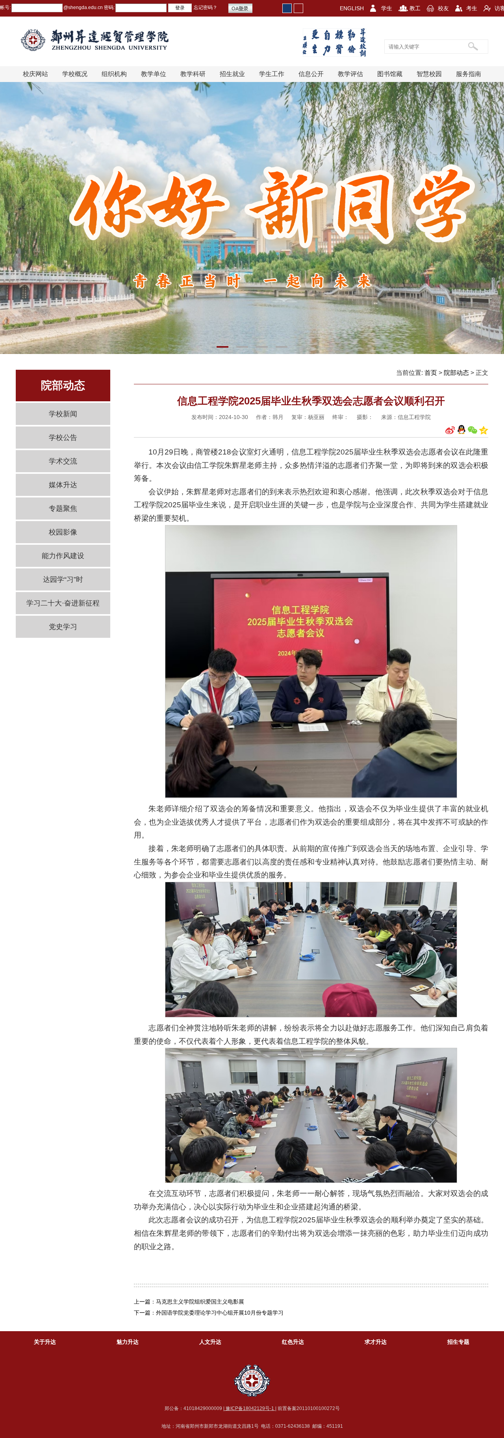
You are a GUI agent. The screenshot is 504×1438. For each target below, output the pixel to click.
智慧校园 (429, 74)
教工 (415, 8)
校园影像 (63, 532)
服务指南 (468, 74)
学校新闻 (63, 414)
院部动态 (456, 372)
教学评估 (350, 74)
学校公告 (63, 437)
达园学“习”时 (63, 579)
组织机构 (114, 74)
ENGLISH (352, 8)
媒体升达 (63, 485)
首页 (430, 372)
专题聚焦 (63, 508)
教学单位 (153, 74)
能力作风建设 (63, 556)
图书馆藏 (389, 74)
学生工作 (271, 74)
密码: (109, 7)
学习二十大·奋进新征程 (63, 603)
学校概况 (74, 74)
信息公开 (311, 74)
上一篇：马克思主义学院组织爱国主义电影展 (189, 1301)
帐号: (5, 7)
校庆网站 (35, 74)
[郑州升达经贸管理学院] (101, 40)
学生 (386, 8)
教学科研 (193, 74)
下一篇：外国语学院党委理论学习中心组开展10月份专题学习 (209, 1312)
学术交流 (63, 461)
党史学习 (63, 627)
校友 (443, 8)
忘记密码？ (205, 7)
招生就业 (232, 74)
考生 (471, 8)
